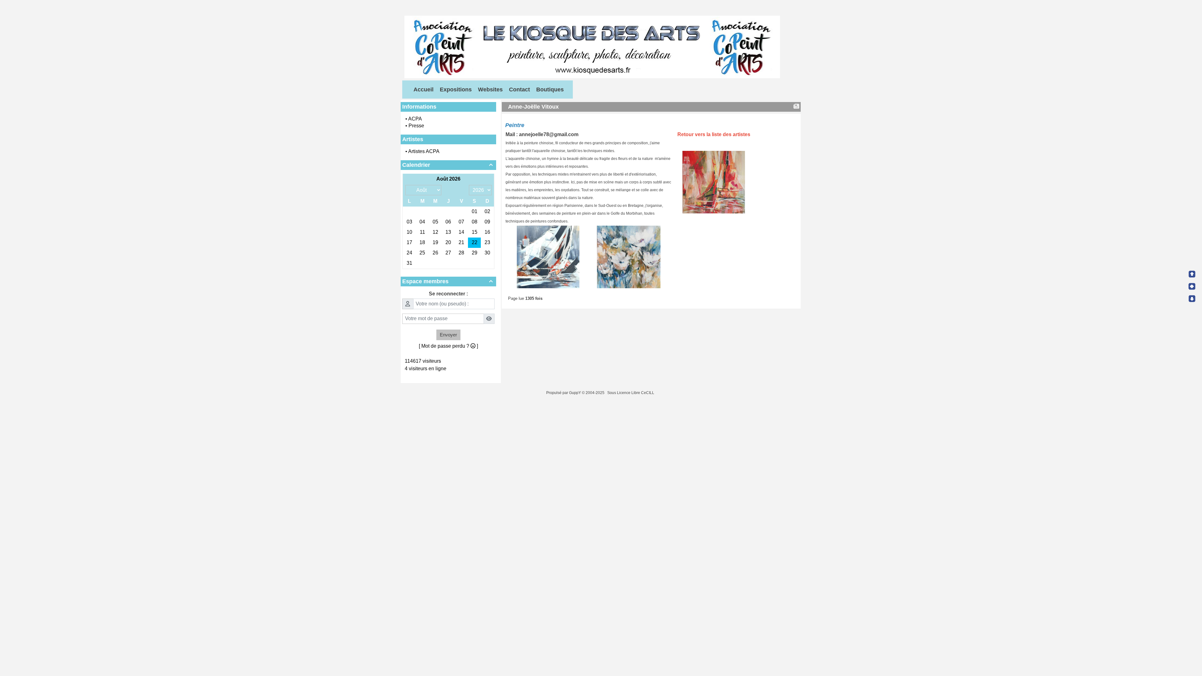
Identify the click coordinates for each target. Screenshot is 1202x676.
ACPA (415, 118)
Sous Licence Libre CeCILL (631, 393)
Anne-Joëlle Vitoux (533, 107)
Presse (416, 125)
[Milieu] (1192, 286)
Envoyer (448, 334)
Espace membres (447, 281)
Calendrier (447, 165)
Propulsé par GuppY (564, 393)
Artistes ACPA (423, 151)
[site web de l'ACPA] (592, 46)
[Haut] (1192, 274)
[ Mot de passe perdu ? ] (448, 346)
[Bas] (1192, 298)
